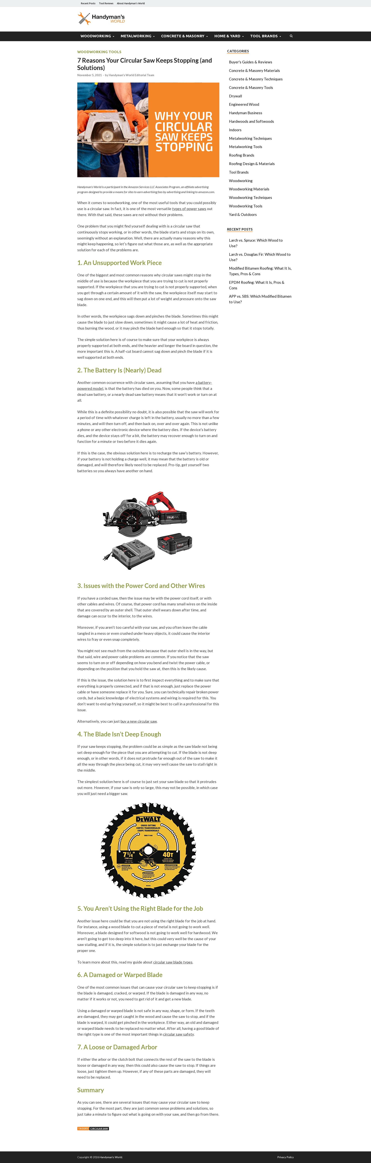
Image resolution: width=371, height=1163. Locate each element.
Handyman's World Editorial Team (131, 75)
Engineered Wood (244, 104)
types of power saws (189, 208)
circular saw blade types (172, 962)
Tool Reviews (106, 3)
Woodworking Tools (99, 52)
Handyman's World (111, 1157)
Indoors (235, 130)
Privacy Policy (285, 1157)
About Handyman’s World (131, 3)
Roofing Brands (241, 155)
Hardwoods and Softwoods (251, 121)
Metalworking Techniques (250, 138)
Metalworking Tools (245, 146)
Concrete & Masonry (182, 36)
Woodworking (96, 36)
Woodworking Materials (249, 189)
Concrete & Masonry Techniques (256, 79)
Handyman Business (245, 113)
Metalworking (136, 36)
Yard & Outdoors (243, 214)
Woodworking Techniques (250, 197)
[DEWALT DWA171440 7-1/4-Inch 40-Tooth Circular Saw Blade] (148, 850)
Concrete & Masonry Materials (254, 70)
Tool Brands (264, 36)
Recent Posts (88, 3)
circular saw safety (178, 1034)
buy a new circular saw (139, 721)
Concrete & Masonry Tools (251, 87)
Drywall (235, 96)
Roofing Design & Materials (252, 163)
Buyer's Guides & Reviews (250, 62)
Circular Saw (99, 1128)
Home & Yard (227, 36)
